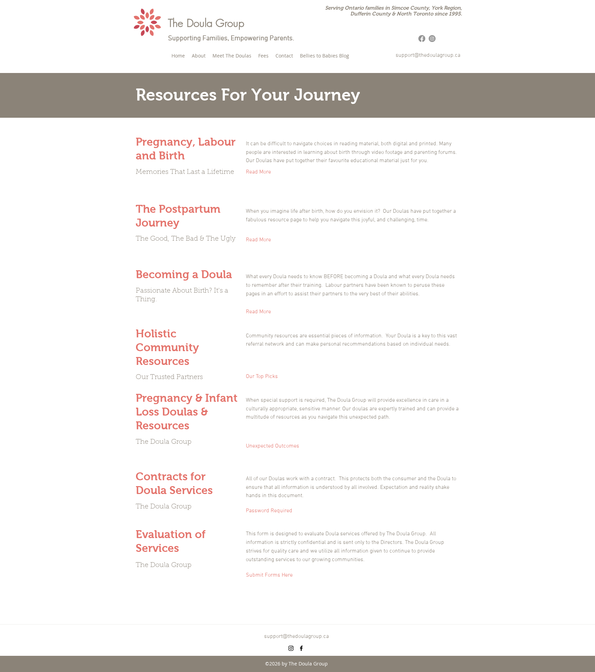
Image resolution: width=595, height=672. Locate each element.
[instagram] (291, 648)
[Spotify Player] (420, 607)
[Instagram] (432, 38)
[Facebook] (421, 38)
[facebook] (301, 648)
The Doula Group (206, 23)
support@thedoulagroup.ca (428, 55)
